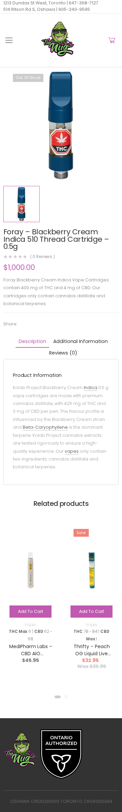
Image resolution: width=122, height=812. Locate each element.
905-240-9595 (73, 9)
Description (32, 341)
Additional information (80, 341)
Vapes (30, 624)
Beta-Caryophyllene (45, 427)
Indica (90, 387)
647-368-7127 (83, 3)
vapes (72, 451)
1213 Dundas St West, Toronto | (35, 3)
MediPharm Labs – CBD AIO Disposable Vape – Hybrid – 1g (30, 657)
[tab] (32, 342)
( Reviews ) (42, 257)
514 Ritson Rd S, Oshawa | (30, 9)
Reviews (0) (63, 352)
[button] (58, 697)
